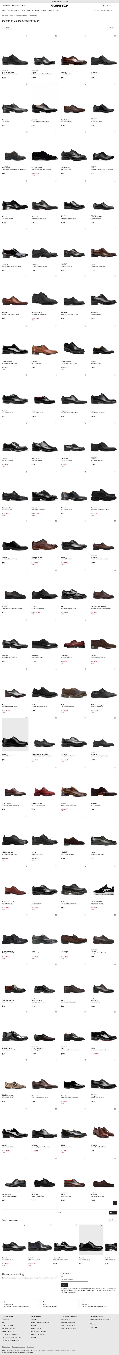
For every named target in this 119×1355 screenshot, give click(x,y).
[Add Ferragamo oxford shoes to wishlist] (115, 36)
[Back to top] (115, 1203)
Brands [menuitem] (10, 10)
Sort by (111, 27)
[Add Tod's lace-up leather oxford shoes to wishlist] (85, 570)
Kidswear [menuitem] (23, 5)
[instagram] (92, 1327)
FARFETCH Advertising (38, 1334)
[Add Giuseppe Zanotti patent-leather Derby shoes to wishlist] (56, 964)
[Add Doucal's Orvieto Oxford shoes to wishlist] (85, 229)
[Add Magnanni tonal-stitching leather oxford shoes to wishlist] (56, 1109)
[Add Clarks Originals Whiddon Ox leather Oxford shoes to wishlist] (26, 767)
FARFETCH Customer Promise (11, 1340)
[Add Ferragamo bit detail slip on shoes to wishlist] (85, 915)
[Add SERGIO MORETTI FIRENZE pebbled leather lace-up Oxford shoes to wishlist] (56, 718)
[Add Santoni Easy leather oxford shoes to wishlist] (115, 817)
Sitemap (33, 1337)
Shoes (11, 15)
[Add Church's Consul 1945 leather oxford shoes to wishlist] (56, 84)
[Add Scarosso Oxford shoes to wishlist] (26, 84)
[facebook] (96, 1327)
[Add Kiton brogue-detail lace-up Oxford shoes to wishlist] (85, 1012)
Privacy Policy (73, 1290)
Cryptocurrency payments (10, 1334)
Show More (112, 1220)
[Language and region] (103, 5)
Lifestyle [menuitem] (51, 10)
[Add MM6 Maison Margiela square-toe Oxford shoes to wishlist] (115, 669)
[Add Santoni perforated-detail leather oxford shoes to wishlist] (56, 36)
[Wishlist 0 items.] (111, 5)
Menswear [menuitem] (15, 5)
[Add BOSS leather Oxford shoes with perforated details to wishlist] (115, 132)
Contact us (5, 1319)
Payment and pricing (8, 1331)
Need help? (85, 1304)
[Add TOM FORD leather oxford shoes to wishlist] (115, 276)
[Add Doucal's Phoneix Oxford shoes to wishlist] (26, 423)
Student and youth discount (69, 1328)
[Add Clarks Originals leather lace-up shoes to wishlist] (56, 521)
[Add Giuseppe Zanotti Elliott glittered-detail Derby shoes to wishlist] (26, 915)
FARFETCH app (36, 1328)
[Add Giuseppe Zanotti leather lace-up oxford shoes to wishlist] (56, 276)
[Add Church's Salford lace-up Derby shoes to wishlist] (85, 181)
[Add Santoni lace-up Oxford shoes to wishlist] (56, 375)
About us (34, 1319)
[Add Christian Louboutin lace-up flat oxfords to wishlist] (26, 866)
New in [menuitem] (4, 10)
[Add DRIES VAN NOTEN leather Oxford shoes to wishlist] (115, 181)
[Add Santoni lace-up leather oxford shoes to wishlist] (26, 669)
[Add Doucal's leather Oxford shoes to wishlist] (26, 375)
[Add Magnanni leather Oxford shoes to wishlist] (85, 36)
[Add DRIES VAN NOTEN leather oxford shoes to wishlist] (26, 964)
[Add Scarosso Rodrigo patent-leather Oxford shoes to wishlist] (26, 229)
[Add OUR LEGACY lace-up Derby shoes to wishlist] (56, 423)
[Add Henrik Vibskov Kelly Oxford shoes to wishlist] (85, 132)
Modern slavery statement (39, 1331)
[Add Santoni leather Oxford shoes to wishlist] (85, 472)
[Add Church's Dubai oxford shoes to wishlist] (115, 326)
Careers (33, 1325)
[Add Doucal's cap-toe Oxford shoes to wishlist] (115, 84)
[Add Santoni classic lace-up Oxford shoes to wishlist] (115, 229)
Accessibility (30, 1347)
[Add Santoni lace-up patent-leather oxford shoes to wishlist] (115, 1012)
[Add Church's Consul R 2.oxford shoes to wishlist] (56, 570)
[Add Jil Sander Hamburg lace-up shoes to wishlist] (56, 1158)
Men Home (5, 15)
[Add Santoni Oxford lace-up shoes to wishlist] (26, 181)
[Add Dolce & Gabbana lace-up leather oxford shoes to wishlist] (26, 817)
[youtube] (100, 1327)
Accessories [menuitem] (35, 10)
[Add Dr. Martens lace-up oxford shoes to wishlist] (85, 620)
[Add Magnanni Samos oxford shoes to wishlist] (115, 767)
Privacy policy (6, 1347)
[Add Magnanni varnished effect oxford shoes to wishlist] (26, 521)
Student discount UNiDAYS (68, 1325)
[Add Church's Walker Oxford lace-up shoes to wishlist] (85, 817)
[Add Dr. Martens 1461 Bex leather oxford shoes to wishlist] (85, 866)
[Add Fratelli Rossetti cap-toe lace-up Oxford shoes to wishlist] (85, 326)
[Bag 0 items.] (115, 5)
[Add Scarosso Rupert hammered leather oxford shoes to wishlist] (26, 570)
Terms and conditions (18, 1347)
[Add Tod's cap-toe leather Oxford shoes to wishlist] (85, 964)
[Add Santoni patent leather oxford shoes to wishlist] (26, 1109)
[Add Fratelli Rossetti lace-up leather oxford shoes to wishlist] (26, 326)
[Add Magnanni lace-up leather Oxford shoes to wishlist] (26, 620)
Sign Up (64, 1284)
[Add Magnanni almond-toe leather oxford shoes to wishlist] (26, 276)
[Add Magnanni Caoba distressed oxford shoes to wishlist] (56, 1060)
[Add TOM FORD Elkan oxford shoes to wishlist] (115, 964)
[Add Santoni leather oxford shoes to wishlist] (85, 1158)
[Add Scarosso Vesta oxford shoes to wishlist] (56, 326)
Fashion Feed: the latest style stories (100, 1319)
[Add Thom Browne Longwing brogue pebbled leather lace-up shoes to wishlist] (26, 132)
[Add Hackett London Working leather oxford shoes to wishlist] (26, 1158)
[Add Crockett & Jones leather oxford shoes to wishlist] (26, 472)
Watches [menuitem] (44, 10)
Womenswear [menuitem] (6, 5)
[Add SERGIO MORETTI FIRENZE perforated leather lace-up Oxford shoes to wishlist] (115, 570)
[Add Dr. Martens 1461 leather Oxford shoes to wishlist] (85, 669)
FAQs (44, 1304)
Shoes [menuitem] (23, 10)
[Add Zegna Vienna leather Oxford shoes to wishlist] (115, 375)
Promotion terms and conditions (11, 1337)
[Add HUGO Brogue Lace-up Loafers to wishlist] (56, 817)
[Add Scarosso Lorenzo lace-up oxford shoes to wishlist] (85, 767)
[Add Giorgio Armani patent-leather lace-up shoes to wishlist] (26, 1012)
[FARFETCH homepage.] (59, 5)
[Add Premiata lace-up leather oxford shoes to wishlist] (85, 718)
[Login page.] (107, 5)
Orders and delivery (8, 1325)
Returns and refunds (8, 1328)
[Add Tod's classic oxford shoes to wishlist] (56, 915)
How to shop (8, 1304)
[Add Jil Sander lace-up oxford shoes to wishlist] (56, 620)
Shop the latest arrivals (62, 1)
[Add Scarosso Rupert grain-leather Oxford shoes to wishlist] (115, 915)
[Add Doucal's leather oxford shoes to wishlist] (56, 866)
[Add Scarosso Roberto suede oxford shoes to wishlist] (115, 620)
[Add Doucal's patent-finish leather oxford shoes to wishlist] (85, 1060)
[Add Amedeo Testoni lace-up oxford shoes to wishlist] (85, 84)
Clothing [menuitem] (16, 10)
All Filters (6, 27)
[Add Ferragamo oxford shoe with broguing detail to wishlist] (85, 276)
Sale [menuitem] (57, 10)
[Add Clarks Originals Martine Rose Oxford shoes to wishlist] (56, 767)
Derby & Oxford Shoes (21, 15)
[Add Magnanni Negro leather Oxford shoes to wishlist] (56, 181)
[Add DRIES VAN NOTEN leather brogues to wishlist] (56, 1012)
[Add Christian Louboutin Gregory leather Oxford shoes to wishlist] (26, 36)
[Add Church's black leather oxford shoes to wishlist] (56, 472)
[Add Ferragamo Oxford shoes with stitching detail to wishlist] (115, 521)
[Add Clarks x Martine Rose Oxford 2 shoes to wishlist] (56, 669)
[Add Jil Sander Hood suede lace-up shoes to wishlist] (115, 1158)
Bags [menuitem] (28, 10)
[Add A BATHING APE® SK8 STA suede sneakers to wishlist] (115, 866)
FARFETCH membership (68, 1322)
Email (62, 1276)
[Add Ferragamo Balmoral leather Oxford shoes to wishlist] (115, 1109)
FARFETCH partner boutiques (40, 1322)
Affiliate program (65, 1319)
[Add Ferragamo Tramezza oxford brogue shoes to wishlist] (56, 229)
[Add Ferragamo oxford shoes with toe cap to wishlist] (115, 423)
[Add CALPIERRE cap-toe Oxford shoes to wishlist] (85, 423)
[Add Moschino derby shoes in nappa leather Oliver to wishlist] (115, 472)
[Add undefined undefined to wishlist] (24, 1225)
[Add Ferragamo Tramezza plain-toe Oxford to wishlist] (115, 1060)
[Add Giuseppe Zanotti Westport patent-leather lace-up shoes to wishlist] (56, 132)
